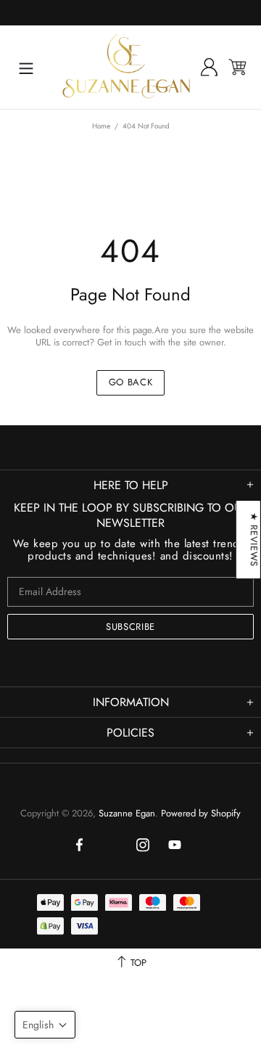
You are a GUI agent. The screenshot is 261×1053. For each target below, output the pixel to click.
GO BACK (131, 382)
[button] (45, 1025)
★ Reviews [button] (254, 539)
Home (101, 125)
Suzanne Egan (126, 67)
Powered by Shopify (201, 813)
